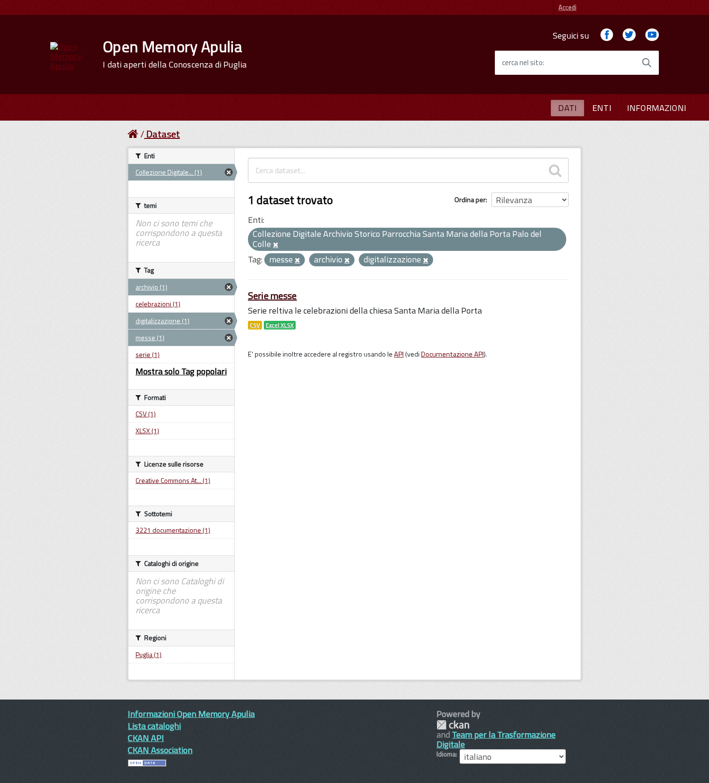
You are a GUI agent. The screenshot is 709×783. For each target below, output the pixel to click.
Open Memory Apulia (174, 54)
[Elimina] (275, 245)
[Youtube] (652, 35)
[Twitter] (629, 35)
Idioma (446, 754)
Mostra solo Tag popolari (181, 371)
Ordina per (470, 199)
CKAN (452, 725)
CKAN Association (160, 749)
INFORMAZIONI (656, 107)
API (399, 354)
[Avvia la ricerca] (647, 63)
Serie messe (272, 295)
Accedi (567, 7)
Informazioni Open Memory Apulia (191, 713)
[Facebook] (606, 35)
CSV (255, 325)
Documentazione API (452, 354)
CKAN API (146, 737)
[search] (555, 170)
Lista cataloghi (154, 725)
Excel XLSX (280, 325)
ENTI (602, 107)
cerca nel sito (522, 63)
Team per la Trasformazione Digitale (496, 739)
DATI (567, 107)
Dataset (163, 133)
